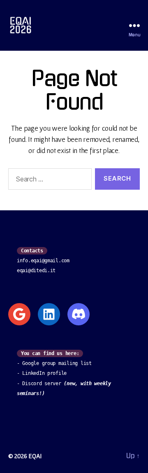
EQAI (35, 455)
